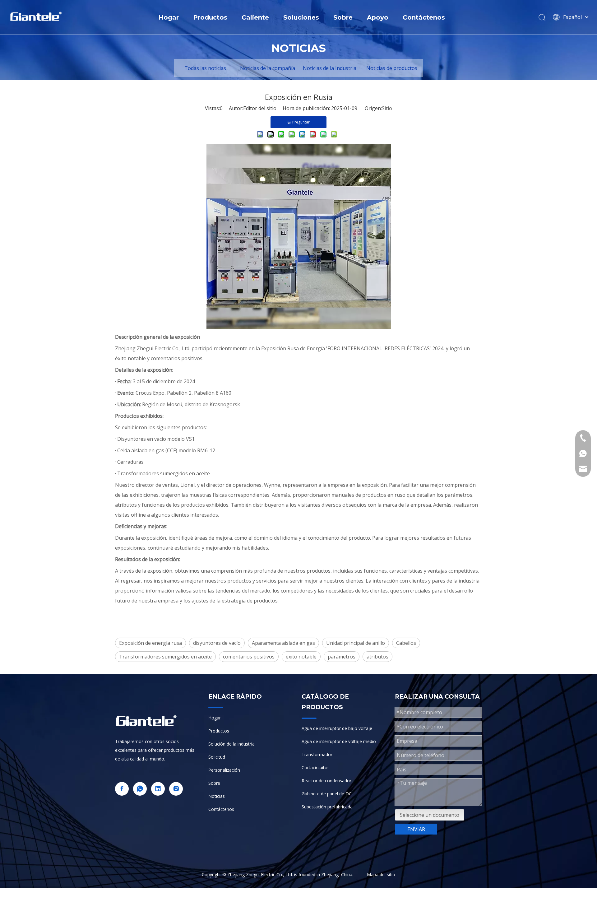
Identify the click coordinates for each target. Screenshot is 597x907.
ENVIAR (416, 829)
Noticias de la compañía (267, 68)
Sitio (387, 108)
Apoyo (377, 17)
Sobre (343, 17)
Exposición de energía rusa (150, 643)
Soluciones (301, 17)
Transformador (317, 754)
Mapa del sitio (381, 874)
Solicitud (216, 757)
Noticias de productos (391, 68)
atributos (377, 656)
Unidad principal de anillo (355, 643)
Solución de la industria (231, 744)
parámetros (341, 656)
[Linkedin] (158, 789)
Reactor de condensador (326, 781)
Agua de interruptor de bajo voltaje (337, 728)
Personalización (224, 770)
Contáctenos (424, 17)
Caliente (255, 17)
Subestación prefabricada (327, 807)
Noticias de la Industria (329, 68)
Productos (210, 17)
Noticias (216, 796)
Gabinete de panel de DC (327, 794)
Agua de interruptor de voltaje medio (339, 741)
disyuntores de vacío (217, 643)
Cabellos (406, 643)
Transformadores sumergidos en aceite (165, 656)
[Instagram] (176, 789)
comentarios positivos (249, 656)
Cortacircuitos (316, 767)
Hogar (168, 17)
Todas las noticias (205, 68)
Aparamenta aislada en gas (283, 643)
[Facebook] (122, 789)
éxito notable (301, 656)
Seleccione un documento (429, 815)
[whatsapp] (140, 789)
